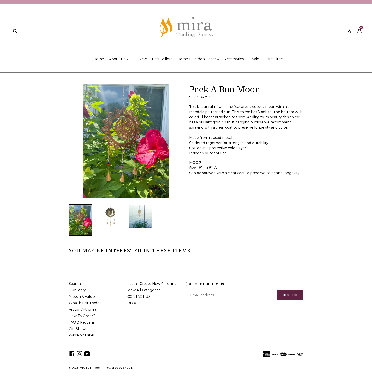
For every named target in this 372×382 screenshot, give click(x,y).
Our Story (77, 290)
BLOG (132, 303)
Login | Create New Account (151, 284)
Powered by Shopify (119, 367)
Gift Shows (78, 329)
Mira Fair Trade (90, 367)
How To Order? (82, 316)
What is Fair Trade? (85, 303)
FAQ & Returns (81, 322)
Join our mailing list (206, 283)
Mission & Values (82, 297)
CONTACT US (138, 297)
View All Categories (143, 290)
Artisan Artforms (83, 309)
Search (75, 284)
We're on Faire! (81, 335)
